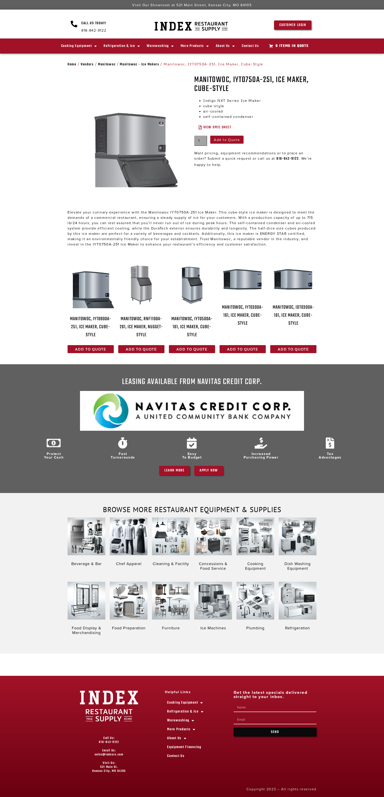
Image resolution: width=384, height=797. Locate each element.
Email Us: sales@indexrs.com (109, 752)
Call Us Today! (93, 23)
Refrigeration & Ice (119, 46)
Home (72, 64)
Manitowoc (107, 64)
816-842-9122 (287, 159)
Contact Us (250, 46)
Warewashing (158, 46)
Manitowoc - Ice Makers (139, 64)
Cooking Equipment (76, 46)
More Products (192, 46)
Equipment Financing (184, 747)
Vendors (87, 64)
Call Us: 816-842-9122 (109, 740)
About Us (223, 46)
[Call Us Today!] (74, 24)
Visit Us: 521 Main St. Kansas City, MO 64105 (109, 767)
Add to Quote (227, 139)
